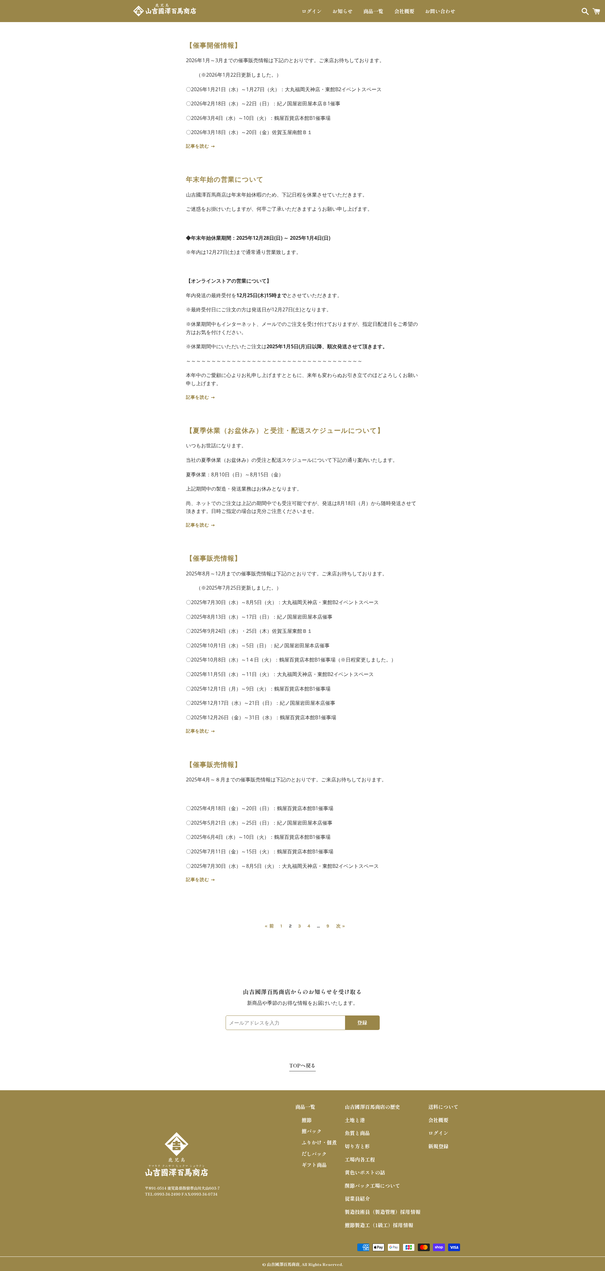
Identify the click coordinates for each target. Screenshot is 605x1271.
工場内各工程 (360, 1159)
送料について (443, 1106)
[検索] (583, 11)
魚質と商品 (357, 1133)
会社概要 (404, 11)
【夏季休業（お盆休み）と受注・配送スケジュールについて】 (285, 430)
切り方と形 (357, 1146)
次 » (340, 926)
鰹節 (307, 1120)
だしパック (314, 1153)
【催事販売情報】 (213, 558)
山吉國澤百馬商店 (283, 1264)
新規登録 (438, 1146)
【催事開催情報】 (213, 45)
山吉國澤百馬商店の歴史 (372, 1106)
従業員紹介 (357, 1198)
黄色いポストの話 (365, 1172)
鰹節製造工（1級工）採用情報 (379, 1225)
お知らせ (342, 11)
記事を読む (198, 146)
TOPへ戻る (302, 1065)
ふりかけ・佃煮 (319, 1142)
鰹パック (312, 1131)
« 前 (269, 926)
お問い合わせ (440, 11)
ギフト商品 (314, 1164)
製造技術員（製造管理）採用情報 (382, 1211)
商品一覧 (373, 11)
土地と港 (355, 1120)
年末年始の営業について (225, 179)
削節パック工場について (372, 1185)
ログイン (312, 11)
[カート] (596, 11)
